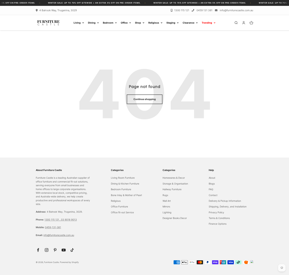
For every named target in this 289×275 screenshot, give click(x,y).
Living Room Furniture (123, 177)
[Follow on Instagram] (46, 250)
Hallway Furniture (172, 189)
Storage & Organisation (175, 183)
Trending (207, 22)
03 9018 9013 (69, 219)
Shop (138, 22)
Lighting (167, 212)
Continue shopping (144, 99)
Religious (153, 22)
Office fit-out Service (122, 212)
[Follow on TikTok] (72, 250)
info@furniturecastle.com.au (236, 10)
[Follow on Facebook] (38, 250)
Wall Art (167, 200)
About (212, 177)
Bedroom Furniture (121, 189)
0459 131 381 (204, 10)
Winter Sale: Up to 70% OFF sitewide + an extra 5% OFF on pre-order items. (89, 3)
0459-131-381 (53, 227)
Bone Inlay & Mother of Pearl (126, 195)
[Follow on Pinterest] (55, 250)
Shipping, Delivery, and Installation (228, 206)
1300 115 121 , (52, 219)
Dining (91, 22)
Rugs (165, 195)
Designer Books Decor (175, 218)
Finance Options (217, 223)
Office (124, 22)
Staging (170, 22)
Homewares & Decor (174, 177)
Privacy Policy (216, 212)
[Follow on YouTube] (63, 250)
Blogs (212, 183)
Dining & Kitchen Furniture (125, 183)
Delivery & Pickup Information (225, 200)
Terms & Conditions (219, 218)
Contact (213, 195)
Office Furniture (119, 206)
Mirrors (166, 206)
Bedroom (108, 22)
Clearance (188, 22)
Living (77, 22)
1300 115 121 (181, 10)
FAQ (211, 189)
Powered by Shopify (69, 262)
